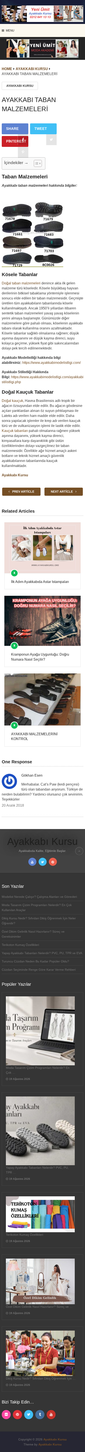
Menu (10, 30)
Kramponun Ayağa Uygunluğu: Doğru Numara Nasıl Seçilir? (40, 657)
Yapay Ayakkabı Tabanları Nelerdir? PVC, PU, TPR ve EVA (42, 953)
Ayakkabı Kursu (19, 85)
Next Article (62, 491)
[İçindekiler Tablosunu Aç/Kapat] (36, 163)
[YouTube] (51, 1414)
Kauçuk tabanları (15, 431)
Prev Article (22, 491)
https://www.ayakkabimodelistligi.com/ (51, 362)
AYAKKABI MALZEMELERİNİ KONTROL (34, 736)
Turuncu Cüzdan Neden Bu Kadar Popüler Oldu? (35, 961)
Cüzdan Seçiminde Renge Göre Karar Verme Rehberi (39, 969)
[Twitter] (28, 1414)
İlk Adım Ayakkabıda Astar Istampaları (40, 582)
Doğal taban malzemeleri (21, 283)
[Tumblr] (39, 1414)
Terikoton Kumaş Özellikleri (20, 945)
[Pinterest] (17, 1414)
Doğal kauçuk (12, 401)
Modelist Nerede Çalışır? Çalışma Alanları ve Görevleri (39, 896)
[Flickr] (6, 1414)
